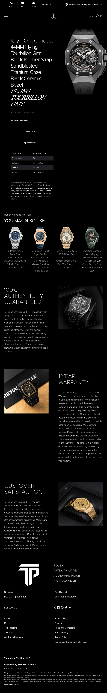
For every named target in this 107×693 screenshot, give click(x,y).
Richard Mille (65, 580)
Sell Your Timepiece (65, 596)
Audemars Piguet (68, 575)
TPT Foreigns (10, 628)
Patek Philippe (65, 570)
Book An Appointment (15, 596)
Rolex (58, 565)
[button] (6, 16)
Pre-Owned (61, 592)
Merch (7, 623)
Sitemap (58, 623)
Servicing (9, 592)
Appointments (30, 142)
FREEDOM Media (27, 664)
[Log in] (91, 15)
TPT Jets (8, 632)
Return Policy (61, 637)
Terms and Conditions (65, 628)
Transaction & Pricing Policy (12, 684)
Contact (7, 618)
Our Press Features (13, 637)
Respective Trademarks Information (71, 642)
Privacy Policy (61, 632)
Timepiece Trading (14, 658)
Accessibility (61, 618)
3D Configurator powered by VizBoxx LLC (15, 668)
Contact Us (46, 4)
